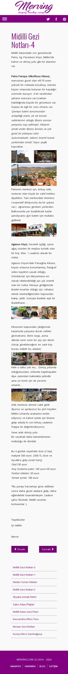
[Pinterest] (63, 18)
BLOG (42, 666)
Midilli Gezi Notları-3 (24, 567)
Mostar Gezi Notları (24, 626)
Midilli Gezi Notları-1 (24, 574)
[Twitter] (47, 18)
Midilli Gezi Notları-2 (24, 589)
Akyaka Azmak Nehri (24, 597)
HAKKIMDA (30, 666)
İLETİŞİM (53, 666)
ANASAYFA (15, 666)
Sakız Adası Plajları (23, 604)
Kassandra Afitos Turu (26, 619)
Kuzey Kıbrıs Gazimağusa (27, 634)
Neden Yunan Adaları (25, 582)
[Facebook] (55, 18)
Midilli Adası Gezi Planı (25, 611)
